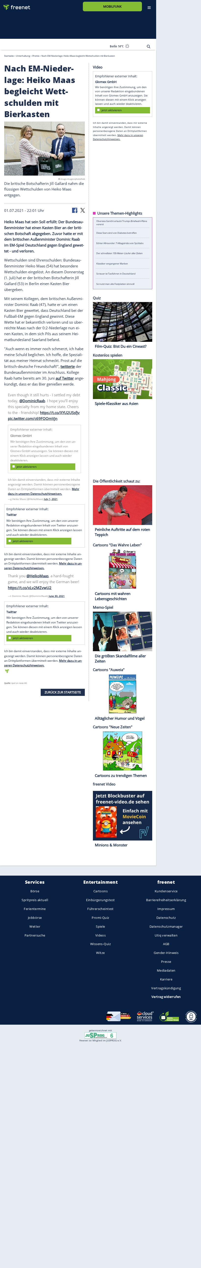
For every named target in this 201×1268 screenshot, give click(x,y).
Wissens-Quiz (100, 944)
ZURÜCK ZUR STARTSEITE (63, 692)
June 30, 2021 (57, 596)
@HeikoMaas (37, 575)
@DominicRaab (32, 400)
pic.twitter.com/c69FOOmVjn (32, 418)
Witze (100, 953)
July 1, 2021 (51, 498)
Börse (34, 891)
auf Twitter (65, 377)
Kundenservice (166, 891)
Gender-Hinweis (166, 953)
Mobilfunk (112, 6)
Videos (100, 935)
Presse (166, 961)
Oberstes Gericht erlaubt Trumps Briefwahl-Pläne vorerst (121, 223)
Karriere (166, 979)
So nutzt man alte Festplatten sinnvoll (115, 283)
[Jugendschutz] (100, 1035)
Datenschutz (166, 917)
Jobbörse (35, 917)
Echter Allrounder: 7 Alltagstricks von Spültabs (119, 243)
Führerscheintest (100, 909)
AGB (166, 944)
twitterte (68, 366)
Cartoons (100, 891)
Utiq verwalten (166, 935)
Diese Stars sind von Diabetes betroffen (116, 232)
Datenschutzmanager (166, 926)
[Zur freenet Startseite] (15, 5)
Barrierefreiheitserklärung (166, 900)
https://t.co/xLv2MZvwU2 (29, 587)
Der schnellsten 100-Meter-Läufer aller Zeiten (119, 253)
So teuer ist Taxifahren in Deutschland (116, 273)
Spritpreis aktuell (35, 900)
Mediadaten (166, 970)
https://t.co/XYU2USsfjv (60, 412)
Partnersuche (35, 935)
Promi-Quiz (100, 917)
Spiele (100, 926)
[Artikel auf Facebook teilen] (75, 210)
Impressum (166, 909)
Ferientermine (35, 909)
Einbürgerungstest (100, 900)
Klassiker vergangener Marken (112, 263)
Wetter (34, 926)
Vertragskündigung (166, 988)
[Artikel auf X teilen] (82, 210)
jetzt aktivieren (26, 466)
